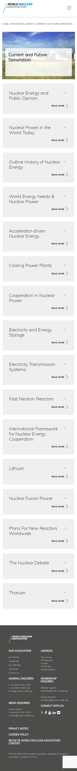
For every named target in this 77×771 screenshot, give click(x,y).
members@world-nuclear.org (54, 691)
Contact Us (14, 673)
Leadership (14, 661)
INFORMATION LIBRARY (22, 24)
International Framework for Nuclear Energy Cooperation (33, 434)
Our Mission (14, 657)
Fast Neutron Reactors (31, 399)
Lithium (16, 468)
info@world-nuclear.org (21, 691)
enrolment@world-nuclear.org (54, 700)
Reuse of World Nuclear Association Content (34, 742)
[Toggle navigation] (69, 8)
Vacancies (13, 669)
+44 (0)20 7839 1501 (20, 688)
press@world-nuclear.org (22, 716)
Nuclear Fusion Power (31, 498)
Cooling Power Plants (30, 265)
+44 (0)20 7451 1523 (20, 712)
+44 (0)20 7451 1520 (20, 685)
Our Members (15, 665)
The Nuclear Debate (29, 563)
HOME (5, 24)
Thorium (17, 593)
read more (58, 106)
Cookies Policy (19, 735)
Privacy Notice (19, 729)
